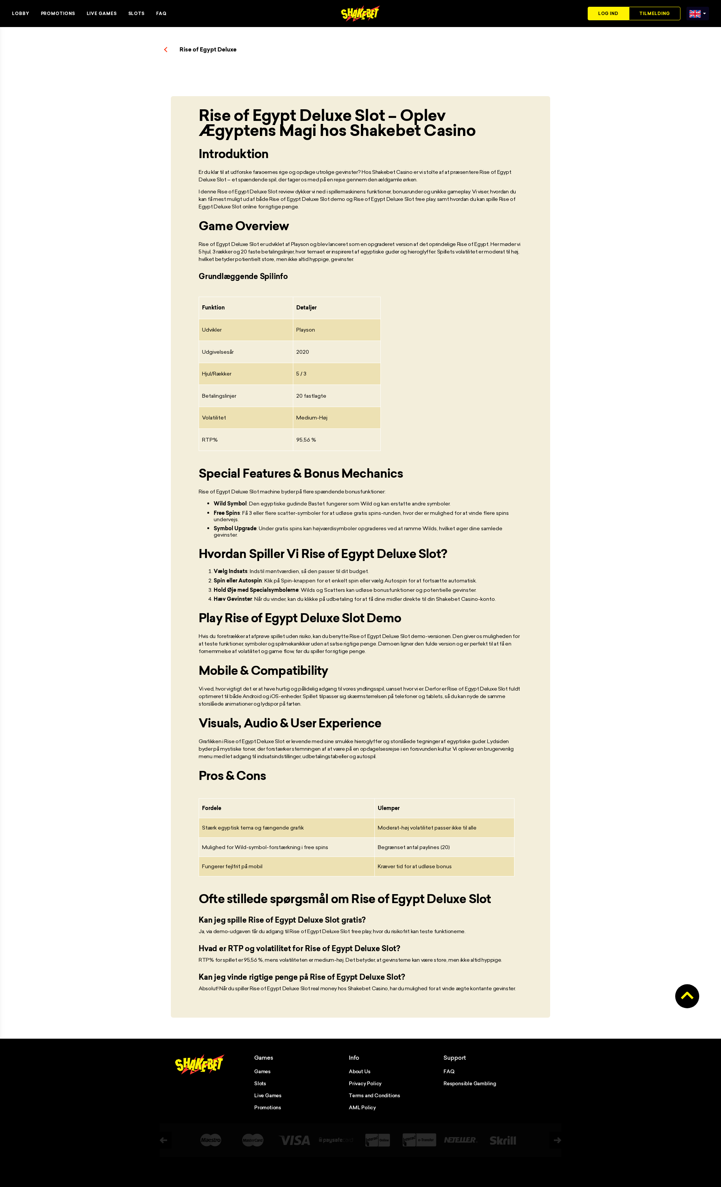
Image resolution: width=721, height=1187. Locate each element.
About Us (359, 1071)
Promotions (58, 14)
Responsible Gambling (469, 1083)
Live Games (102, 14)
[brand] (695, 12)
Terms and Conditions (374, 1095)
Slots (136, 14)
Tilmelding (655, 14)
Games (262, 1071)
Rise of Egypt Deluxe (208, 49)
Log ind (608, 14)
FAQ (161, 14)
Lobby (20, 14)
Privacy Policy (365, 1083)
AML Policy (362, 1107)
